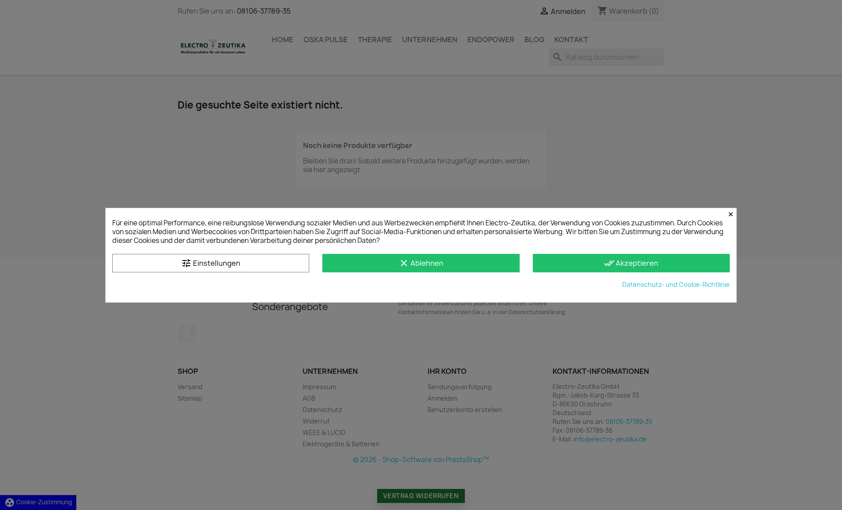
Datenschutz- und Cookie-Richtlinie (676, 284)
